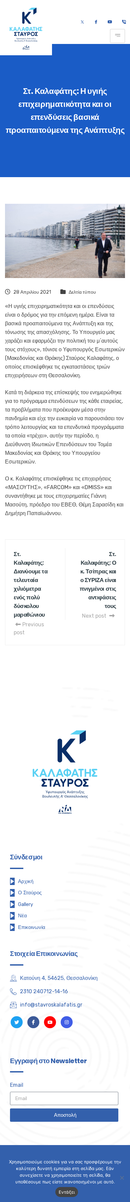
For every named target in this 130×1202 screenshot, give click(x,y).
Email (16, 1085)
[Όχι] (121, 1177)
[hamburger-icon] (117, 36)
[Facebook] (96, 22)
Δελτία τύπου (82, 292)
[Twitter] (82, 22)
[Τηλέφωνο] (124, 22)
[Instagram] (66, 1022)
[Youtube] (109, 22)
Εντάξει (67, 1192)
